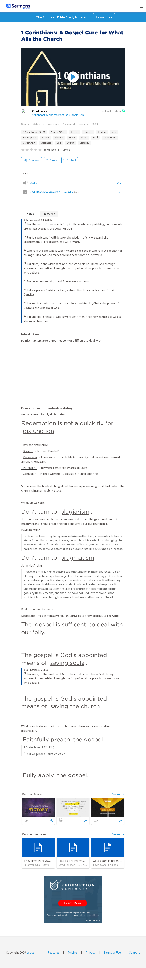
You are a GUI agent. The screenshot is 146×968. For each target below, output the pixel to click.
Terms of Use (112, 952)
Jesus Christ (29, 142)
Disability (84, 142)
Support (134, 952)
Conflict (102, 132)
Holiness (88, 132)
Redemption (29, 137)
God (58, 142)
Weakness (46, 142)
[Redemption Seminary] (73, 899)
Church (70, 142)
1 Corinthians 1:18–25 (34, 132)
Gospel (74, 132)
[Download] (51, 820)
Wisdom (59, 137)
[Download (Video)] (120, 192)
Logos (30, 952)
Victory (45, 137)
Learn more (104, 17)
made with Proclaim (111, 110)
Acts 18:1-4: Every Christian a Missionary (84, 861)
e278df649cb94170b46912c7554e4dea (56, 192)
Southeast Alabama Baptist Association (58, 115)
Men (114, 132)
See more (118, 794)
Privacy (90, 952)
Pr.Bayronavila (32, 865)
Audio (33, 183)
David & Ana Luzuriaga (105, 865)
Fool (95, 137)
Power (72, 137)
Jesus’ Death (109, 137)
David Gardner (67, 865)
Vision (84, 137)
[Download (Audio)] (120, 183)
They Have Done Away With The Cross (48, 861)
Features (53, 952)
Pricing (72, 952)
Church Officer (58, 132)
